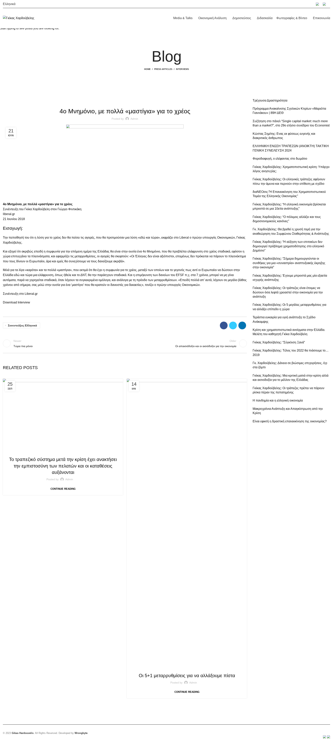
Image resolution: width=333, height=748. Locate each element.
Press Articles (195, 667)
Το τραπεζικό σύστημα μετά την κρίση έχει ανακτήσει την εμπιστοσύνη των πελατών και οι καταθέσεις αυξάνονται (63, 466)
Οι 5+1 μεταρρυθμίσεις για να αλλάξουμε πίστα (187, 675)
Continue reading (63, 489)
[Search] (330, 4)
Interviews (63, 451)
